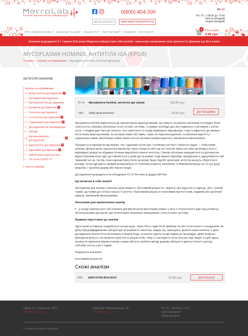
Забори (33, 131)
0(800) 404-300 (138, 11)
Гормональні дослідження (45, 122)
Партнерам (110, 32)
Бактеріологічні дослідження (46, 102)
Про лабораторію (38, 32)
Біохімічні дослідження (42, 107)
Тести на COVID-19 (40, 159)
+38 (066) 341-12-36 (104, 311)
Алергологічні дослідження (45, 93)
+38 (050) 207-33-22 (35, 311)
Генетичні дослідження (43, 112)
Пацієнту (90, 32)
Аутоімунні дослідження (43, 98)
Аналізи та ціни (68, 32)
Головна (28, 60)
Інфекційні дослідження (43, 150)
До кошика (206, 112)
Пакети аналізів (34, 166)
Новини (129, 32)
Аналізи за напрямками (52, 60)
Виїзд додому (103, 21)
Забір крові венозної (102, 277)
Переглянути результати (137, 21)
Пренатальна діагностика (44, 154)
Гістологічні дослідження (44, 117)
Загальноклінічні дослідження (39, 138)
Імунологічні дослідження (44, 145)
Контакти (145, 32)
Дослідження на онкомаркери (47, 127)
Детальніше (206, 277)
